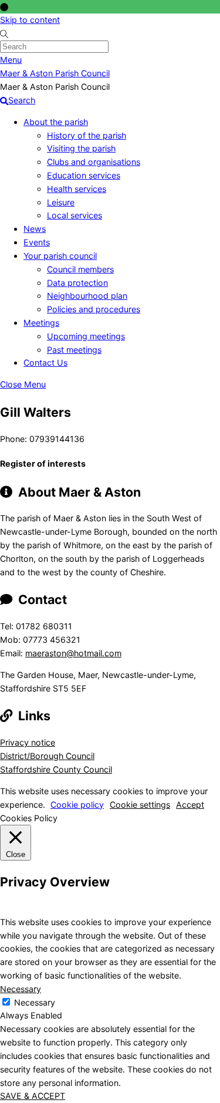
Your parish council (60, 256)
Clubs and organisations (93, 162)
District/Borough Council (47, 756)
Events (36, 242)
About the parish (55, 122)
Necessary (34, 1002)
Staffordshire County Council (56, 769)
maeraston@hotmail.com (73, 653)
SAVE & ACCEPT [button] (32, 1096)
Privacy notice (27, 742)
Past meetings (74, 350)
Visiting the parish (81, 148)
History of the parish (86, 135)
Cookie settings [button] (140, 804)
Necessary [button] (20, 989)
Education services (83, 175)
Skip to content (30, 20)
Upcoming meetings (86, 336)
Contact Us (45, 362)
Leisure (61, 202)
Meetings (41, 323)
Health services (76, 189)
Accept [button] (190, 804)
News (34, 229)
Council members (80, 269)
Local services (74, 215)
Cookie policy (77, 804)
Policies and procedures (93, 309)
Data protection (77, 283)
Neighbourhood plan (87, 296)
